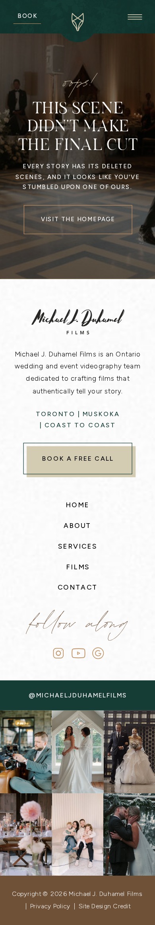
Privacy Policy (50, 905)
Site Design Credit (104, 905)
